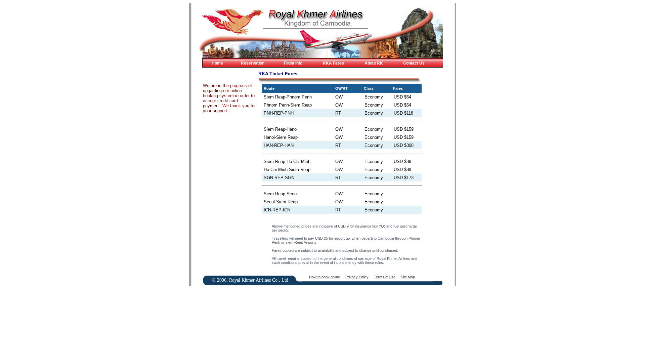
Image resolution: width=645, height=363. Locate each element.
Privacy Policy (357, 277)
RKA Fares (333, 63)
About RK (373, 63)
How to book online (324, 277)
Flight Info (293, 63)
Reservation (252, 63)
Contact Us (414, 63)
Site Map (408, 277)
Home (217, 63)
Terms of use (384, 277)
